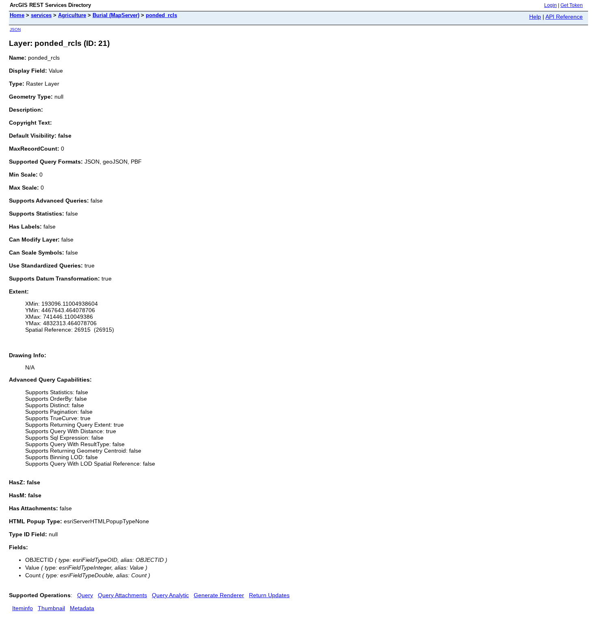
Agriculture (72, 15)
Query (85, 595)
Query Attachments (122, 595)
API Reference (564, 16)
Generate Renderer (219, 595)
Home (17, 15)
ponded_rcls (161, 15)
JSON (15, 29)
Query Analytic (170, 595)
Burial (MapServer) (116, 15)
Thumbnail (51, 608)
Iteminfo (22, 608)
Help (535, 16)
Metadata (82, 608)
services (41, 15)
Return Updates (269, 595)
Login (550, 5)
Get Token (571, 5)
